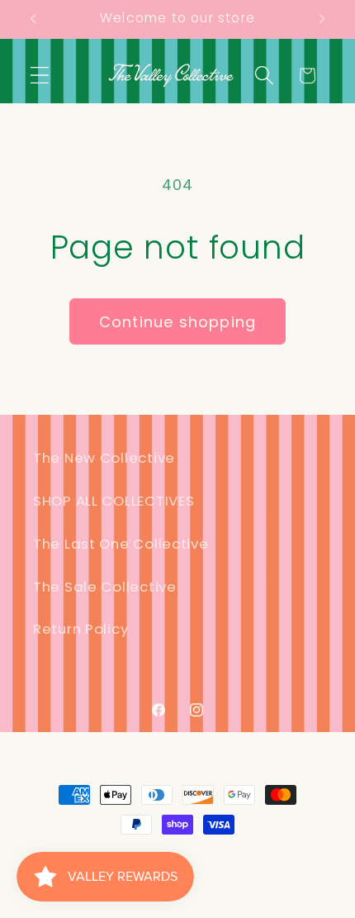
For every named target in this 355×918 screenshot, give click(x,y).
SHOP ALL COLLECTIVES (113, 501)
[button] (40, 76)
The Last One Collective (121, 544)
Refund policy (209, 880)
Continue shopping (177, 322)
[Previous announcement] (33, 19)
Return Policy (80, 629)
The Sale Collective (105, 587)
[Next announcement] (322, 19)
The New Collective (104, 458)
